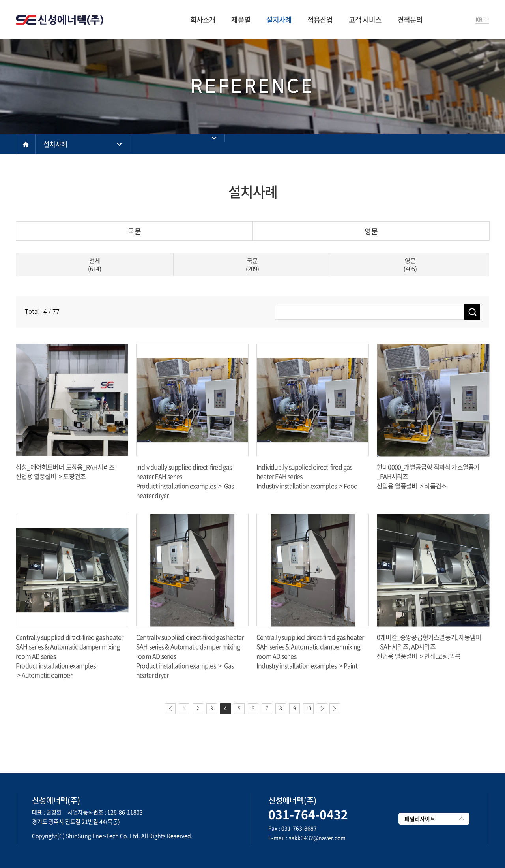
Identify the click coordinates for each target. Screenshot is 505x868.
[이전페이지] (170, 708)
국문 (134, 231)
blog (58, 845)
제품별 (240, 19)
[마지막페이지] (334, 708)
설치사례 (279, 19)
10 (308, 708)
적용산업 (320, 19)
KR (478, 19)
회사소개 (202, 19)
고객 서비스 (365, 19)
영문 (371, 231)
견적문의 (410, 19)
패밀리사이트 (419, 819)
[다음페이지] (322, 708)
